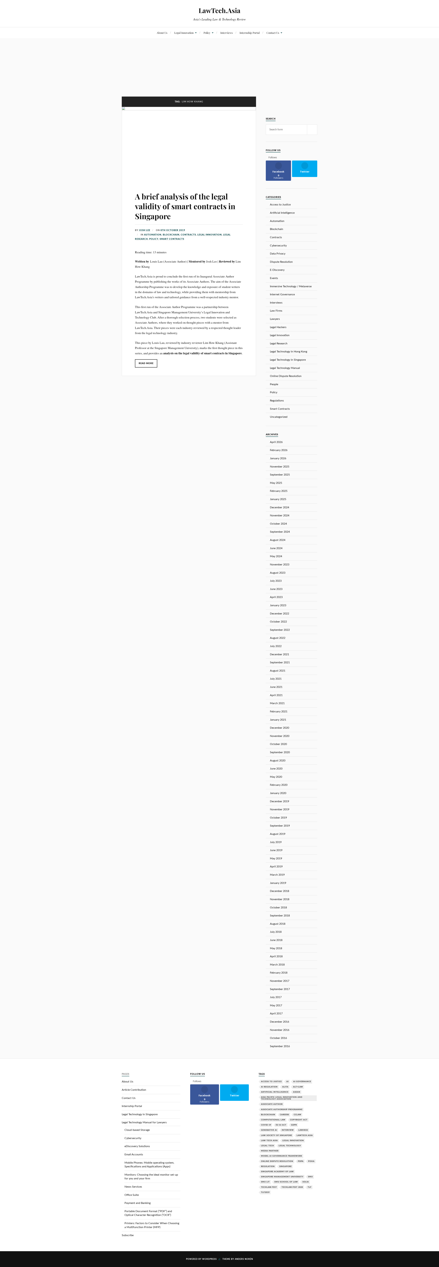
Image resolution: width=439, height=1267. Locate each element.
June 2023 (276, 589)
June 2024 (276, 548)
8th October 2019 (173, 230)
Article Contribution (134, 1089)
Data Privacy (277, 253)
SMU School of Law (286, 1182)
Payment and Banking (137, 1203)
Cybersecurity (278, 245)
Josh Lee (144, 230)
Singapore (285, 1166)
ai (287, 1081)
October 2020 (278, 744)
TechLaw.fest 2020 (292, 1187)
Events (274, 278)
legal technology (290, 1146)
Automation (152, 235)
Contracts (188, 235)
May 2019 (276, 858)
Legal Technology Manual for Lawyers (144, 1122)
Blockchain (171, 235)
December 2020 (279, 727)
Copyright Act (298, 1120)
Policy (207, 32)
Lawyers (275, 319)
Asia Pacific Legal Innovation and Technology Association (281, 1098)
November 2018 (279, 899)
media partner (269, 1151)
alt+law (298, 1087)
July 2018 (276, 932)
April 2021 (276, 695)
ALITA (285, 1087)
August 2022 (277, 638)
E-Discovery (277, 270)
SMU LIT (265, 1182)
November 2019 (279, 809)
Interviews (226, 32)
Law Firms (276, 310)
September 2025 (280, 474)
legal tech (267, 1146)
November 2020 (279, 736)
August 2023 (277, 572)
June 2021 (276, 687)
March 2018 (277, 964)
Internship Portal (250, 32)
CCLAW (297, 1115)
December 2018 (279, 891)
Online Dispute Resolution (285, 376)
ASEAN (296, 1092)
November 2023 (279, 564)
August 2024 (277, 540)
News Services (133, 1186)
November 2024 (279, 515)
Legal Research (278, 343)
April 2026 (276, 442)
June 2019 (276, 850)
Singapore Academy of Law (277, 1172)
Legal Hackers (278, 327)
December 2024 (279, 507)
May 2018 (276, 948)
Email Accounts (133, 1154)
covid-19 (266, 1125)
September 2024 (280, 531)
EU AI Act (281, 1125)
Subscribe (128, 1235)
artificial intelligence (274, 1092)
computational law (273, 1120)
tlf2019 (265, 1192)
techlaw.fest (269, 1187)
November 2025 (279, 466)
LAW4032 (303, 1130)
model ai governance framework (281, 1156)
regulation (268, 1166)
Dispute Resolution (281, 261)
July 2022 (276, 646)
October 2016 (278, 1038)
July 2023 (276, 580)
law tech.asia (269, 1140)
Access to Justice (280, 204)
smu (310, 1177)
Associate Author (272, 1104)
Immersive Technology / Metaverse (291, 286)
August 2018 (277, 923)
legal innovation (293, 1140)
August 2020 (277, 760)
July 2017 (276, 997)
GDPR (294, 1125)
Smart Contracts (172, 239)
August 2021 (277, 670)
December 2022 (279, 613)
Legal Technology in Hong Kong (288, 351)
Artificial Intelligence (282, 212)
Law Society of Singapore (276, 1135)
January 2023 (278, 605)
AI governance (302, 1081)
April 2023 (276, 597)
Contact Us (272, 32)
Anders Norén (244, 1259)
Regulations (277, 400)
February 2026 (278, 450)
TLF (309, 1187)
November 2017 (279, 981)
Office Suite (131, 1195)
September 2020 (280, 752)
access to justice (271, 1081)
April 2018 (276, 956)
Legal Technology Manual (285, 368)
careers (284, 1115)
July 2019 (276, 842)
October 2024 (278, 523)
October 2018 (278, 907)
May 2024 (276, 556)
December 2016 (279, 1021)
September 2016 (280, 1046)
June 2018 (276, 940)
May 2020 (276, 776)
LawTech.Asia (219, 10)
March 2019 (277, 874)
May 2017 (276, 1005)
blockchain (268, 1115)
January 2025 (278, 499)
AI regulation (269, 1087)
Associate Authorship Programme (281, 1109)
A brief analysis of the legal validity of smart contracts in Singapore (185, 206)
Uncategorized (278, 417)
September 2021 (280, 662)
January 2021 (278, 719)
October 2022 (278, 621)
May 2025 (276, 483)
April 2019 (276, 866)
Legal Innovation (184, 32)
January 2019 (278, 883)
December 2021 (279, 654)
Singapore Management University (282, 1177)
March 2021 (277, 703)
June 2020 (276, 768)
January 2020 (278, 793)
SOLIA (305, 1182)
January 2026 (278, 458)
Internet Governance (282, 294)
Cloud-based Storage (137, 1130)
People (274, 384)
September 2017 (280, 989)
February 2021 (278, 711)
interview (288, 1130)
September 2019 (280, 825)
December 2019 (279, 801)
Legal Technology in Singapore (288, 359)
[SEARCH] (312, 130)
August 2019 (277, 834)
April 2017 (276, 1013)
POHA (311, 1161)
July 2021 (276, 678)
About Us (162, 32)
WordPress (209, 1259)
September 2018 (280, 915)
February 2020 (278, 785)
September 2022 (280, 630)
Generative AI (269, 1130)
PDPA (301, 1161)
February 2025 (278, 491)
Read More (146, 363)
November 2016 (279, 1030)
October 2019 (278, 817)
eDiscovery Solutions (137, 1146)
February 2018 (278, 972)
